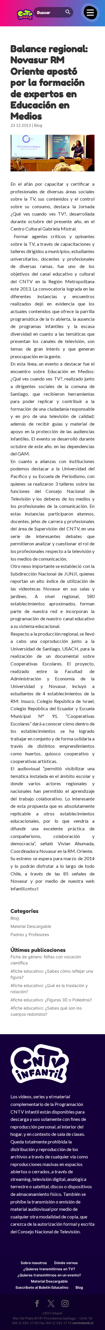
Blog (38, 125)
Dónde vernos (66, 1263)
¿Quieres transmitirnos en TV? (49, 1269)
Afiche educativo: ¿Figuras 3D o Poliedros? (51, 999)
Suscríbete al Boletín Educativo (41, 1287)
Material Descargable (30, 926)
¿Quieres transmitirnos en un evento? (49, 1275)
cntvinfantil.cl (82, 1323)
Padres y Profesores (29, 934)
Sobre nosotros (34, 1263)
